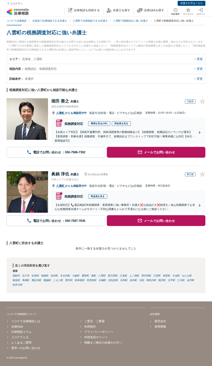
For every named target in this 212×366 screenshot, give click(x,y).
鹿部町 (85, 275)
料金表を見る (121, 123)
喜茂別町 (92, 280)
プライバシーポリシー (98, 331)
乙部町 (157, 275)
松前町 (35, 275)
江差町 (123, 275)
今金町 (176, 275)
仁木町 (181, 280)
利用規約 (90, 326)
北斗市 (26, 275)
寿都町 (26, 280)
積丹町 (162, 280)
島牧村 (16, 280)
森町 (93, 275)
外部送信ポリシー (95, 337)
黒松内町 (37, 280)
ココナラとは (20, 337)
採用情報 (160, 326)
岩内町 (133, 280)
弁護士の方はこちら (191, 3)
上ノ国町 (134, 275)
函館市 (16, 275)
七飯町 (76, 275)
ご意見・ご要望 (94, 321)
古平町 (171, 280)
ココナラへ (16, 3)
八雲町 (60, 112)
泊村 (141, 280)
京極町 (102, 280)
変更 (200, 59)
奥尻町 (166, 275)
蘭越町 (47, 280)
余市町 (190, 280)
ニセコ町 (58, 280)
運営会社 (160, 321)
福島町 (45, 275)
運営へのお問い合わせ (25, 348)
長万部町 (113, 275)
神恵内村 (151, 280)
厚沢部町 (146, 275)
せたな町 (187, 275)
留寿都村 (80, 280)
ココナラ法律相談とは (25, 321)
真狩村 (69, 280)
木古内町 (65, 275)
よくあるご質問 (21, 342)
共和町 (124, 280)
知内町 (54, 275)
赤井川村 (18, 284)
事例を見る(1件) (99, 123)
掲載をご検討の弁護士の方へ (103, 342)
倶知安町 (113, 280)
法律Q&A (17, 326)
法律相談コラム (21, 331)
